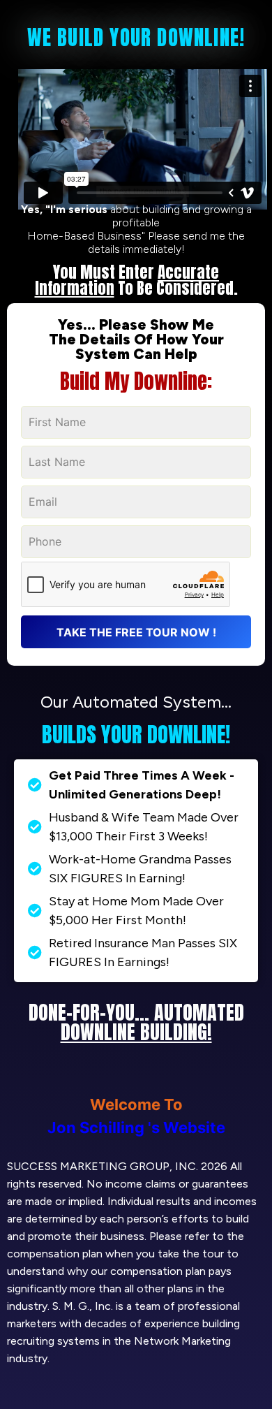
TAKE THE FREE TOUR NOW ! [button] (136, 632)
